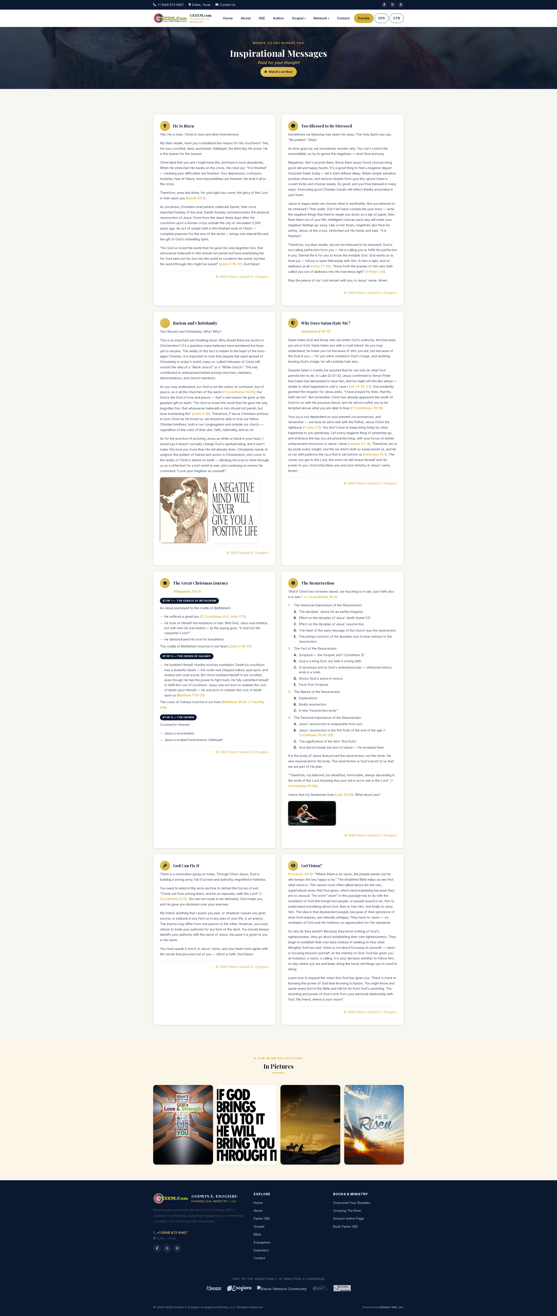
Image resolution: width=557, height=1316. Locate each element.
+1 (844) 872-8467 (171, 5)
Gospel (298, 18)
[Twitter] (392, 5)
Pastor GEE (262, 1218)
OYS (381, 18)
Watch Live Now (280, 72)
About (246, 18)
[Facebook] (384, 5)
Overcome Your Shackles (351, 1203)
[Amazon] (177, 1248)
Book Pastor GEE (345, 1226)
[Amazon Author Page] (401, 5)
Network (320, 18)
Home (228, 18)
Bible (257, 1234)
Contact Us (227, 5)
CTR (396, 18)
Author (278, 18)
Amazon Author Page (348, 1218)
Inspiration (261, 1250)
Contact (343, 18)
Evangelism (262, 1242)
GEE (261, 18)
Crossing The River (347, 1210)
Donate (364, 18)
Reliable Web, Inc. (392, 1307)
